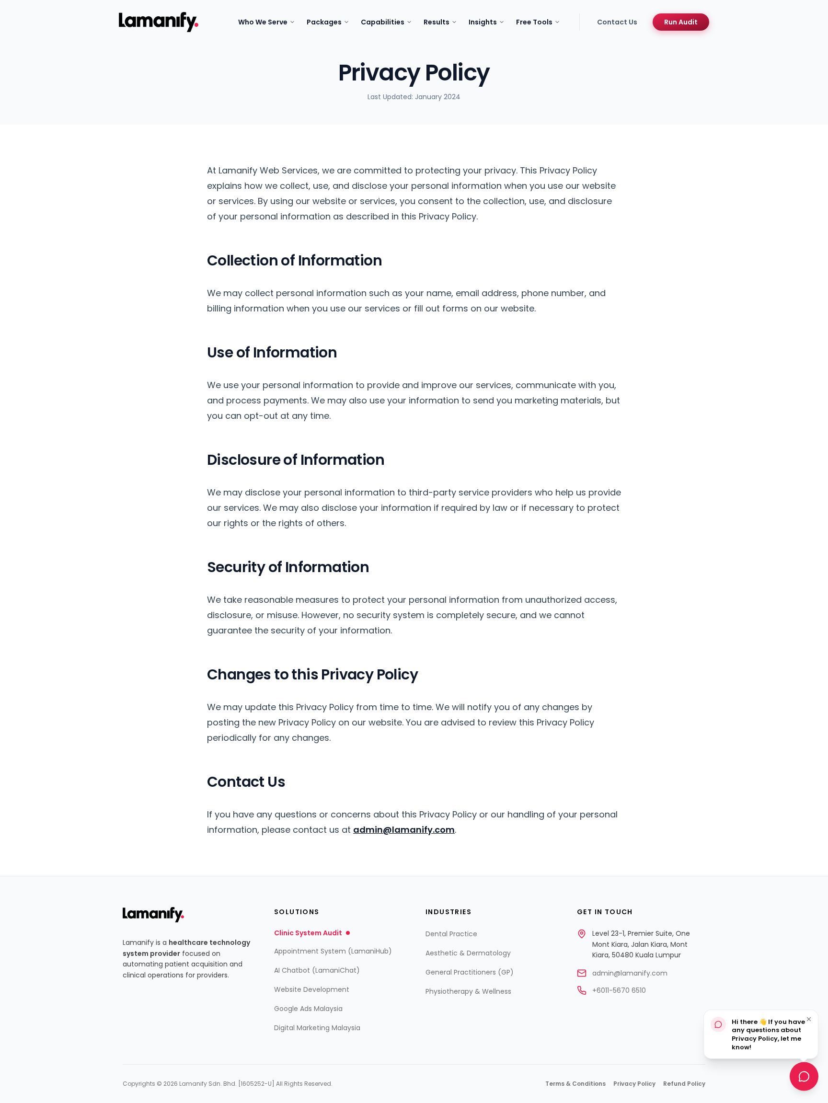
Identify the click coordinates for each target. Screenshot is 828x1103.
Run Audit (681, 22)
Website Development (311, 989)
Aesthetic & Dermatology (468, 953)
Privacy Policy (634, 1084)
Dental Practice (451, 934)
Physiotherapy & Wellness (468, 991)
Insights (483, 22)
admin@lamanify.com (404, 830)
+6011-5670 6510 (619, 990)
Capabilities (382, 22)
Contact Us (617, 22)
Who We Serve (263, 22)
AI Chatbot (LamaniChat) (317, 970)
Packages (324, 22)
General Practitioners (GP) (470, 972)
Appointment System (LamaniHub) (333, 951)
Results (436, 22)
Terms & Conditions (575, 1084)
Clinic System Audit (308, 933)
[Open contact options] (804, 1077)
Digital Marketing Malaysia (317, 1028)
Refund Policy (684, 1084)
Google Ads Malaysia (308, 1008)
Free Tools (534, 22)
